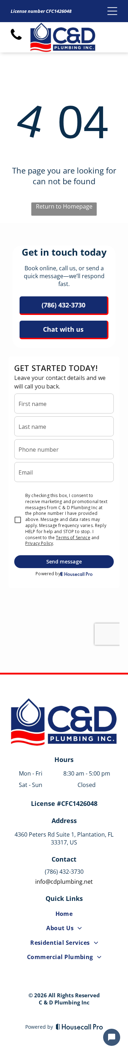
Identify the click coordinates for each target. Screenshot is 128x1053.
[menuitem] (64, 915)
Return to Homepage (64, 206)
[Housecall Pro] (79, 1026)
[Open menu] (112, 11)
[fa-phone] (16, 40)
